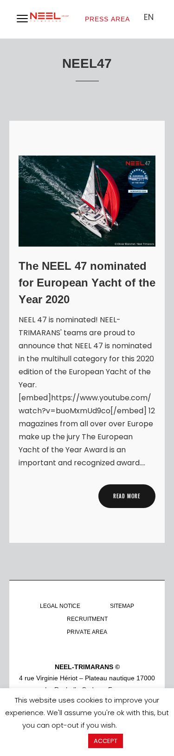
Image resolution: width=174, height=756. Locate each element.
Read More (127, 496)
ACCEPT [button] (105, 740)
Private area (87, 632)
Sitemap (122, 606)
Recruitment (87, 619)
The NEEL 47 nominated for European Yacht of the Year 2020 (87, 283)
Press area (107, 19)
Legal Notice (60, 606)
